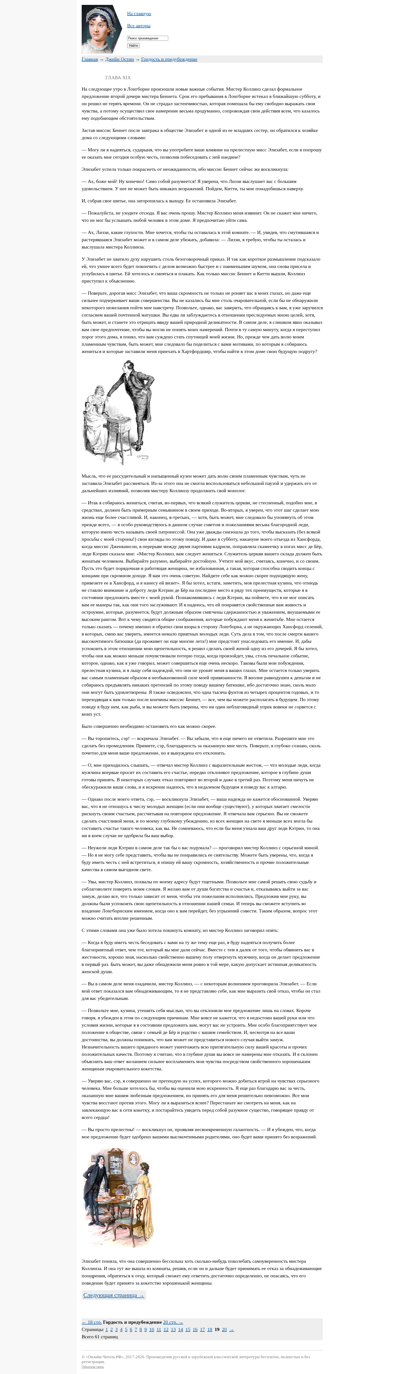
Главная (90, 59)
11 (159, 1329)
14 (180, 1329)
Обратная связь (93, 1367)
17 (202, 1329)
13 (173, 1329)
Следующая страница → (113, 1295)
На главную (139, 13)
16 (195, 1329)
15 (187, 1329)
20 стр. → (173, 1322)
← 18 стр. (92, 1322)
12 (166, 1329)
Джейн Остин (119, 59)
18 (209, 1329)
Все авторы (138, 25)
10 (151, 1329)
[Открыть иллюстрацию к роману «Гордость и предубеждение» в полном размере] (118, 463)
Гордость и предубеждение (169, 59)
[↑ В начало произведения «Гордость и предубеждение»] (102, 51)
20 (224, 1329)
